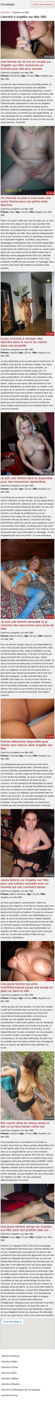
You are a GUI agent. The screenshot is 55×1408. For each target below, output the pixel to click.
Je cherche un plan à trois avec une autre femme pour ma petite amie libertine (26, 201)
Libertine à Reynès (10, 1384)
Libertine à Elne (9, 1372)
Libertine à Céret (9, 1367)
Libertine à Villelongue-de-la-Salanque (20, 1389)
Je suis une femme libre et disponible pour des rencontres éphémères (26, 479)
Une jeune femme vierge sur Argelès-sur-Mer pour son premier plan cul (27, 1228)
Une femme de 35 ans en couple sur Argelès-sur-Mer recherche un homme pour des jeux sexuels (26, 65)
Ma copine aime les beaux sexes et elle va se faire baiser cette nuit (25, 1124)
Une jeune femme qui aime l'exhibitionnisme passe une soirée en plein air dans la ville (27, 987)
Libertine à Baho (9, 1361)
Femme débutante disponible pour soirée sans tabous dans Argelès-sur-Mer (27, 745)
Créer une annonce (42, 4)
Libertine (5, 12)
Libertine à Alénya (10, 1356)
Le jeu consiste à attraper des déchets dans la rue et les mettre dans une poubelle (24, 342)
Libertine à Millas (9, 1378)
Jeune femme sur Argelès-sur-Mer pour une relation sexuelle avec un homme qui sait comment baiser (25, 883)
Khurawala (7, 4)
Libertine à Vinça (9, 1395)
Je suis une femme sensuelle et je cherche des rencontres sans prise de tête (27, 625)
